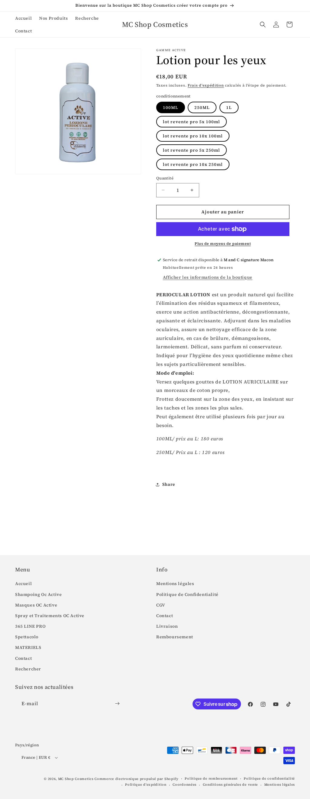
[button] (262, 24)
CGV (160, 605)
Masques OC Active (36, 605)
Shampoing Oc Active (38, 594)
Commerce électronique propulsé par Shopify (136, 779)
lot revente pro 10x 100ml (193, 136)
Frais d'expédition (206, 85)
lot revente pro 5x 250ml (191, 150)
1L (229, 107)
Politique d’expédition (145, 784)
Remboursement (174, 637)
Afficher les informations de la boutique (207, 277)
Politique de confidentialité (269, 778)
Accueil (23, 583)
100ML (170, 107)
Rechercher (28, 669)
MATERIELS (28, 647)
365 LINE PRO (30, 626)
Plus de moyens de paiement (223, 243)
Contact (23, 658)
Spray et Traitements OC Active (49, 616)
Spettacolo (26, 637)
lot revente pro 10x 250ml (193, 164)
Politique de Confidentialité (187, 594)
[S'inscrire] (117, 703)
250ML (202, 107)
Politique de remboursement (211, 778)
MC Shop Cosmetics (76, 779)
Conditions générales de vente (230, 784)
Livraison (167, 626)
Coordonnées (184, 784)
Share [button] (168, 484)
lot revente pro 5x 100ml (191, 122)
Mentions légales (175, 583)
